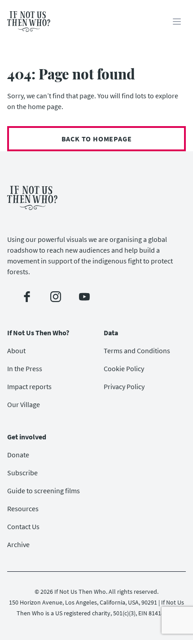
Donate (18, 454)
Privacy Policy (124, 386)
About (16, 350)
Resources (23, 508)
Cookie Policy (124, 368)
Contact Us (23, 526)
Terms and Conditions (137, 350)
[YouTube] (84, 297)
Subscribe (22, 472)
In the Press (24, 368)
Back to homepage (96, 138)
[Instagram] (56, 297)
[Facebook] (27, 297)
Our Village (23, 404)
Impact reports (29, 386)
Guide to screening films (43, 490)
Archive (18, 544)
